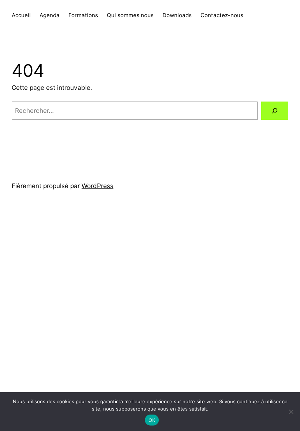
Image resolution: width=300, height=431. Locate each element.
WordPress (97, 186)
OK (152, 420)
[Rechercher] (274, 111)
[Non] (291, 411)
